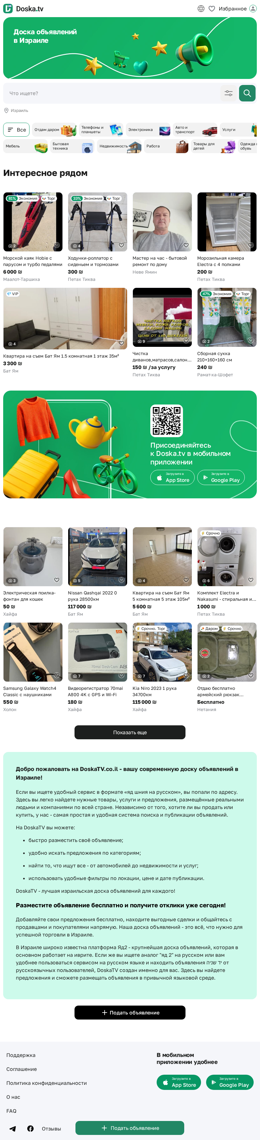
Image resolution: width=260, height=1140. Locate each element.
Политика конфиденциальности (46, 1083)
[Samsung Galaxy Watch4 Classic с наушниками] (33, 667)
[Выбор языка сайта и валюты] (201, 8)
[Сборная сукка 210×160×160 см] (227, 333)
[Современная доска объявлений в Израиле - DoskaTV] (23, 8)
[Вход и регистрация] (253, 8)
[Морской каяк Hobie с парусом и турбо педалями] (33, 237)
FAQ (11, 1111)
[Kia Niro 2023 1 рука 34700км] (162, 667)
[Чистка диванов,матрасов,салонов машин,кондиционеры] (162, 333)
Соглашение (21, 1069)
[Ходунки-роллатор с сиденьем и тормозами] (97, 237)
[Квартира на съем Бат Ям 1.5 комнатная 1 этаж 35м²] (65, 331)
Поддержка (21, 1055)
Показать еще (130, 732)
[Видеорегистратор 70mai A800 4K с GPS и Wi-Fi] (97, 667)
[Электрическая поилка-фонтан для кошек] (33, 572)
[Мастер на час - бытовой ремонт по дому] (162, 233)
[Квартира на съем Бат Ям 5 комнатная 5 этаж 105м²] (162, 572)
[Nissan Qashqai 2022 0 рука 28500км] (97, 572)
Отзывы (51, 1128)
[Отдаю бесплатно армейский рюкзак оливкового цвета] (227, 667)
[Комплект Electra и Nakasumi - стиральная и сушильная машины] (227, 572)
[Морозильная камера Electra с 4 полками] (227, 237)
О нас (13, 1097)
